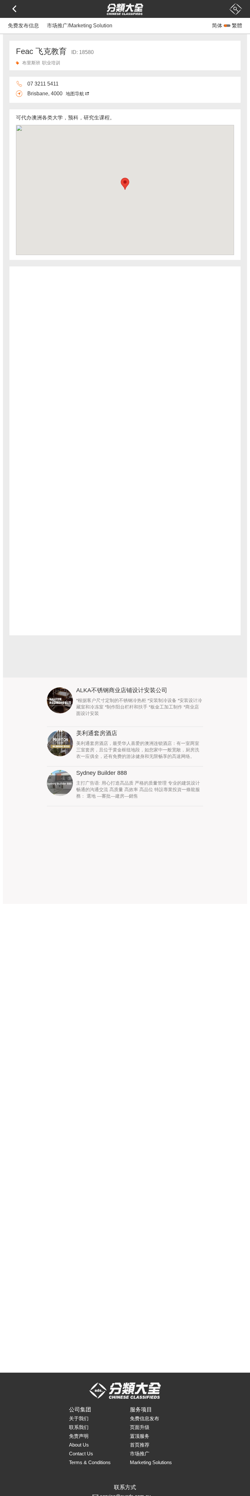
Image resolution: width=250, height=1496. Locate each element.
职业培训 (51, 62)
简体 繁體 (227, 25)
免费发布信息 (23, 25)
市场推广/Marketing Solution (79, 25)
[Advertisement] (125, 858)
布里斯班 (31, 62)
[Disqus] (125, 361)
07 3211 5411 (43, 84)
